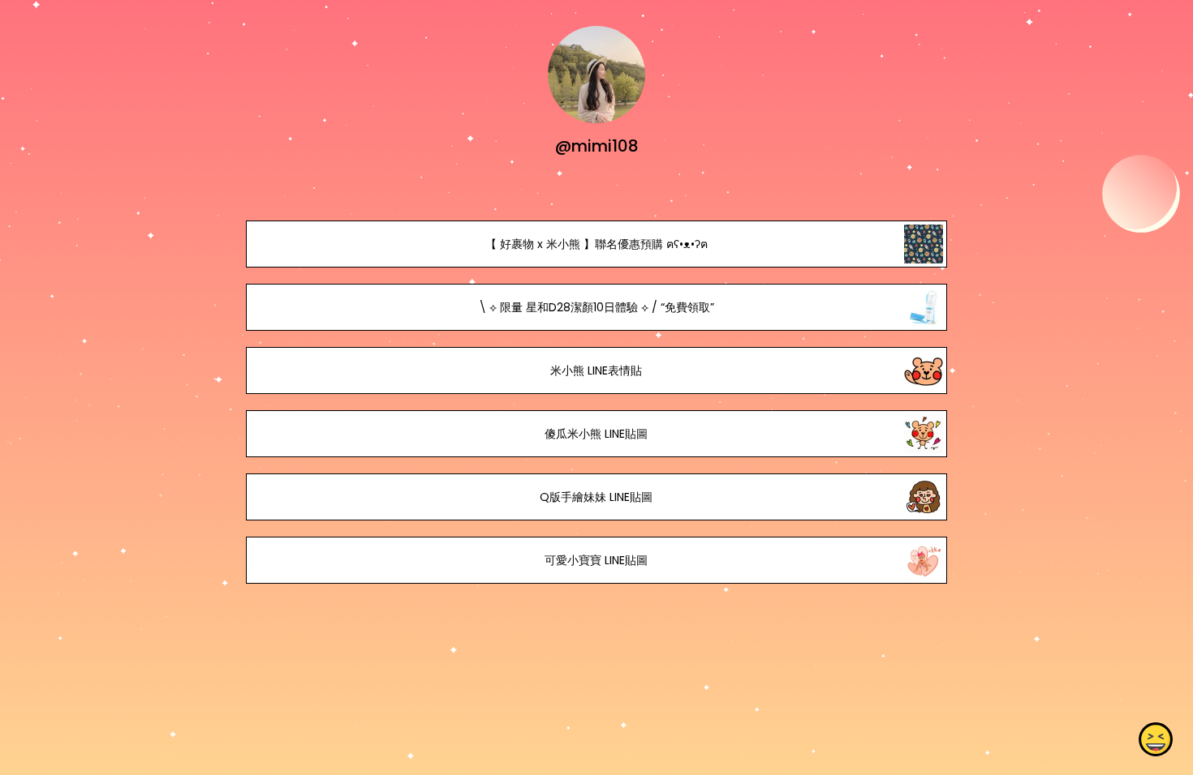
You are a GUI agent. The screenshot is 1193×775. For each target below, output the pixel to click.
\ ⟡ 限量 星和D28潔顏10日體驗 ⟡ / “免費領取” (596, 307)
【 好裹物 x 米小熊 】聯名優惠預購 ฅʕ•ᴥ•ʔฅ (596, 244)
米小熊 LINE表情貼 (596, 370)
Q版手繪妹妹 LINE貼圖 (596, 497)
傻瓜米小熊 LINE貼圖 (596, 434)
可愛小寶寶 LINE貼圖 (596, 560)
